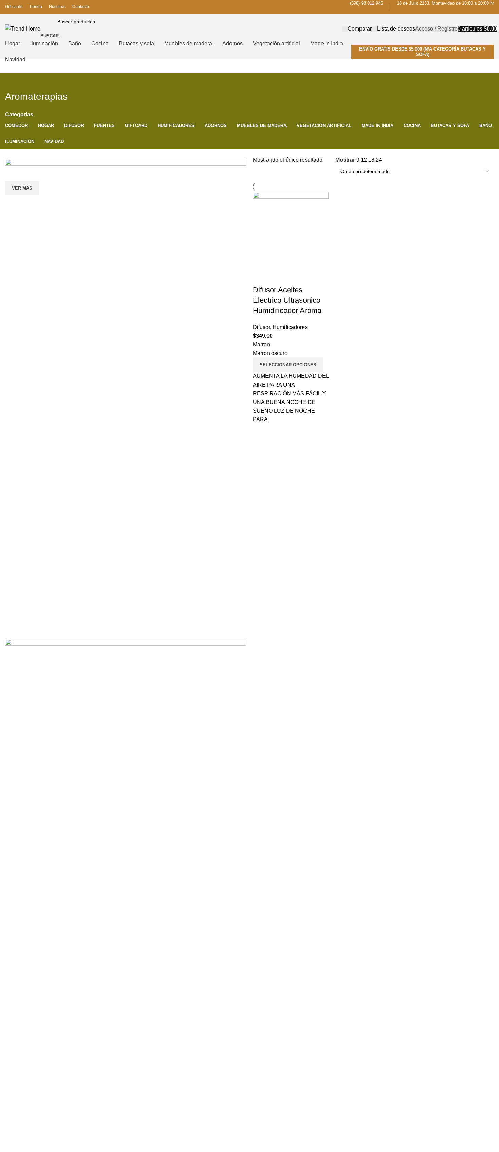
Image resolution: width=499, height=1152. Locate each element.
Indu (340, 706)
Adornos (427, 682)
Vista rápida (279, 276)
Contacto (262, 706)
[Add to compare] (261, 276)
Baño (423, 648)
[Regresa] (13, 81)
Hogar (424, 694)
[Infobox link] (249, 29)
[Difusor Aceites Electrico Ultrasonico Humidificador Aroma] (291, 229)
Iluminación (347, 683)
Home (259, 672)
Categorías (19, 114)
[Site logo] (22, 28)
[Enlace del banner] (125, 279)
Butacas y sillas (351, 695)
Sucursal (262, 683)
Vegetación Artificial (356, 718)
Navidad (344, 672)
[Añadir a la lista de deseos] (298, 276)
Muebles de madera (439, 671)
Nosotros (262, 695)
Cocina (425, 659)
